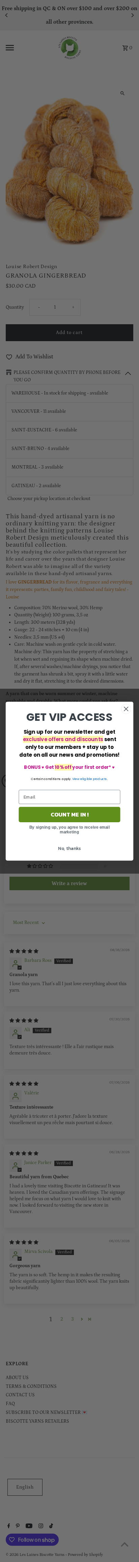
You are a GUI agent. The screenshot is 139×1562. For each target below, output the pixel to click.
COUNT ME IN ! (70, 814)
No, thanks (69, 848)
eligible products (93, 778)
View (76, 778)
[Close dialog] (126, 709)
